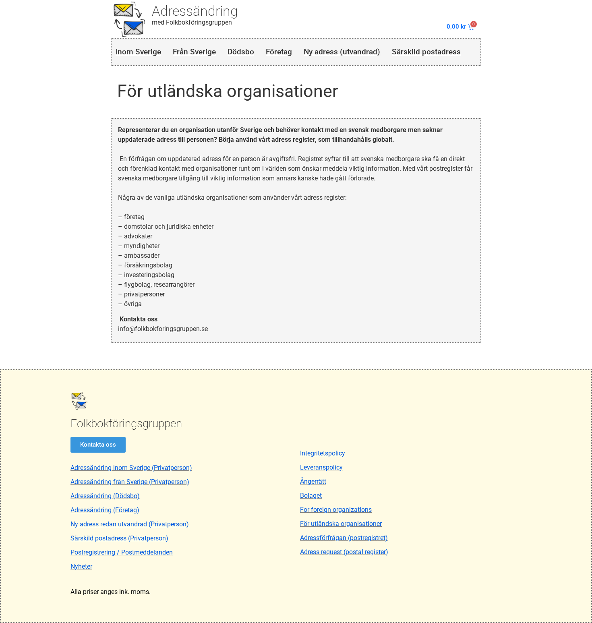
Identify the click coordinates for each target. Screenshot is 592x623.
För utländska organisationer (341, 524)
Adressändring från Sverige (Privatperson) (129, 482)
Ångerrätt (313, 481)
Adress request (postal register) (344, 552)
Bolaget (311, 495)
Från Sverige (194, 51)
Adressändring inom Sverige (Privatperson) (131, 468)
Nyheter (81, 566)
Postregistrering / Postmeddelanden (121, 552)
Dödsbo (241, 51)
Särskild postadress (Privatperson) (119, 538)
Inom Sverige (138, 51)
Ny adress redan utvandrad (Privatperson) (129, 524)
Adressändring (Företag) (104, 510)
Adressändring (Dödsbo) (105, 496)
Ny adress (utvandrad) (342, 51)
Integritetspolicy (322, 453)
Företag (279, 51)
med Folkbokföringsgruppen (192, 22)
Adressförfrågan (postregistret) (344, 538)
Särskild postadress (426, 51)
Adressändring (195, 11)
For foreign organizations (336, 509)
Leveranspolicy (321, 467)
